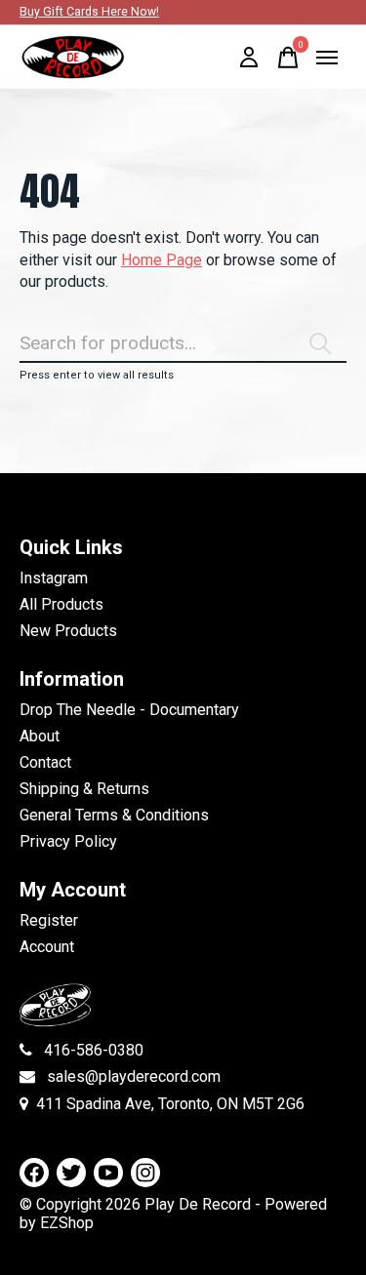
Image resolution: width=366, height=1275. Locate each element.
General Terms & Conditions (114, 815)
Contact (45, 762)
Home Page (161, 260)
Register (49, 920)
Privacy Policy (68, 841)
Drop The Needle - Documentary (129, 709)
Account (47, 946)
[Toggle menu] (326, 57)
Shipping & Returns (84, 788)
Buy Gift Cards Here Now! (89, 12)
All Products (61, 604)
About (40, 736)
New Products (68, 630)
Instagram (54, 578)
